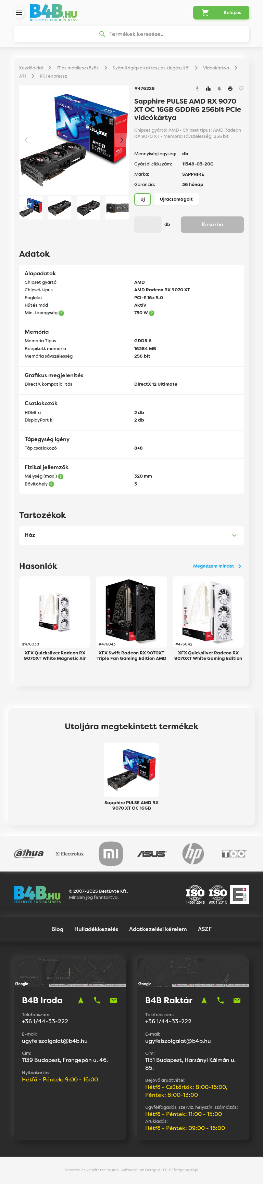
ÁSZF (205, 929)
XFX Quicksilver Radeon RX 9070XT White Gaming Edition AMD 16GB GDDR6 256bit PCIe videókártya (208, 655)
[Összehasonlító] (208, 88)
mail (114, 1000)
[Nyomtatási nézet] (230, 88)
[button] (122, 140)
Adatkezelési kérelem (158, 929)
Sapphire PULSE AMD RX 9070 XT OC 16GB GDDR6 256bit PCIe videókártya (131, 805)
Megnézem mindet (213, 566)
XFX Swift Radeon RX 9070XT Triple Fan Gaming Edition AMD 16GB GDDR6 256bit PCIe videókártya (131, 655)
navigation (81, 1000)
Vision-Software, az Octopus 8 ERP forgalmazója (153, 1170)
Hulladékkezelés (96, 929)
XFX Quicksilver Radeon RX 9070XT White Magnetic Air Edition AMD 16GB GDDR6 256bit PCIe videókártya (55, 655)
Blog (57, 929)
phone (97, 1000)
